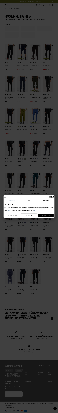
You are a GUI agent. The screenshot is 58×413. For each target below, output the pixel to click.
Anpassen (28, 215)
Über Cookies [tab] (46, 200)
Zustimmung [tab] (12, 200)
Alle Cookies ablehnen (12, 215)
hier (35, 210)
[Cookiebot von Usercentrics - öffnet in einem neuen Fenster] (49, 197)
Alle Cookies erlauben (45, 215)
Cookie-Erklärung (43, 208)
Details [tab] (29, 200)
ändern (9, 210)
